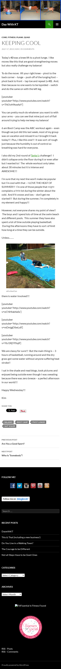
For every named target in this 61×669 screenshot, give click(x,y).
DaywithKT (7, 531)
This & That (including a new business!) (21, 537)
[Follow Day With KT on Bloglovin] (16, 498)
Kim (17, 49)
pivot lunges (38, 422)
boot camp (22, 422)
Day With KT (10, 24)
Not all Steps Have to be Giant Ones (19, 555)
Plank (19, 37)
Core (4, 37)
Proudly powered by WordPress (15, 665)
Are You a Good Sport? (13, 441)
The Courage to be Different (16, 549)
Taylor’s (35, 155)
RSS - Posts (7, 648)
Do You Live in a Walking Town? (17, 543)
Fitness (12, 37)
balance (8, 422)
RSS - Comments (10, 651)
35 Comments (27, 49)
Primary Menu (57, 24)
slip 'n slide (9, 426)
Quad (27, 37)
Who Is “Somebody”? (12, 453)
